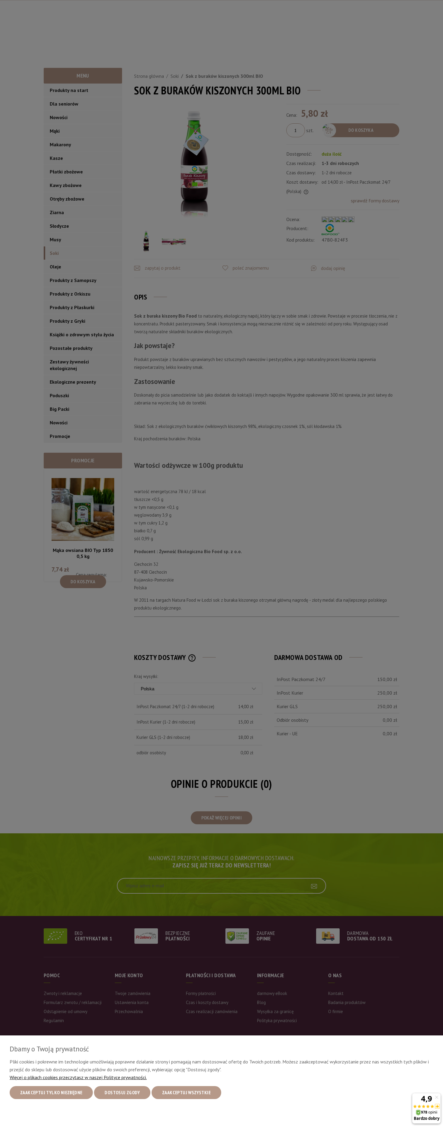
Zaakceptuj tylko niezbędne (51, 1092)
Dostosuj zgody (122, 1092)
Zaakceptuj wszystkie (186, 1092)
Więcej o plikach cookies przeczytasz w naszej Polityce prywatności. (78, 1077)
